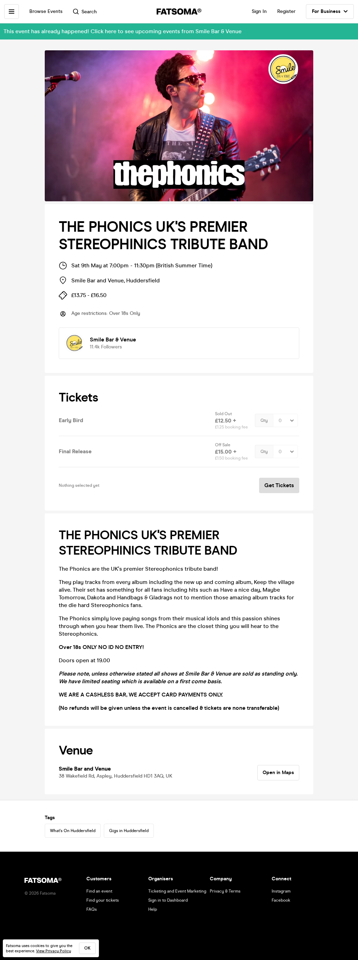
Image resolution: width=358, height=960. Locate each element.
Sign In (259, 11)
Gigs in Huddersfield (129, 830)
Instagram (281, 891)
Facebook (281, 900)
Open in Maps (278, 772)
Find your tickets (102, 900)
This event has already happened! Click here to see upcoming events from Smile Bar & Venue (122, 31)
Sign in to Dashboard (168, 900)
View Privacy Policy (53, 951)
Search (89, 12)
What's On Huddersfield (72, 830)
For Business (326, 11)
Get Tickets (279, 485)
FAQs (91, 909)
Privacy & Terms (225, 891)
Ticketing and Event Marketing (177, 891)
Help (152, 909)
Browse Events (46, 11)
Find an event (99, 891)
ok (87, 948)
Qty (264, 420)
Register (286, 11)
